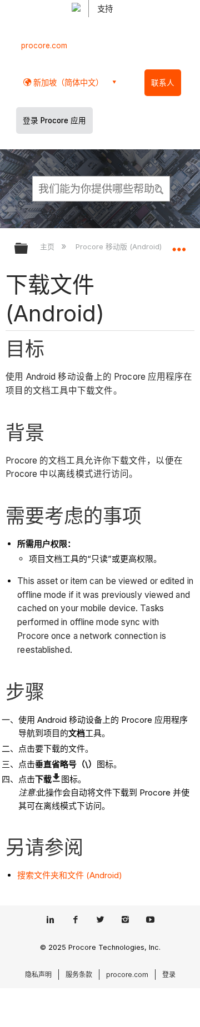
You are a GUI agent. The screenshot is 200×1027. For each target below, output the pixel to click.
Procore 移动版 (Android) (119, 246)
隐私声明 (38, 974)
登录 (169, 974)
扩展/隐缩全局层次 (28, 249)
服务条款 (79, 974)
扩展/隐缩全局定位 (179, 245)
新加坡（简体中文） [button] (67, 82)
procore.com (44, 45)
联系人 (162, 82)
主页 (48, 246)
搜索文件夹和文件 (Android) (69, 875)
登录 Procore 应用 (54, 120)
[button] (160, 188)
